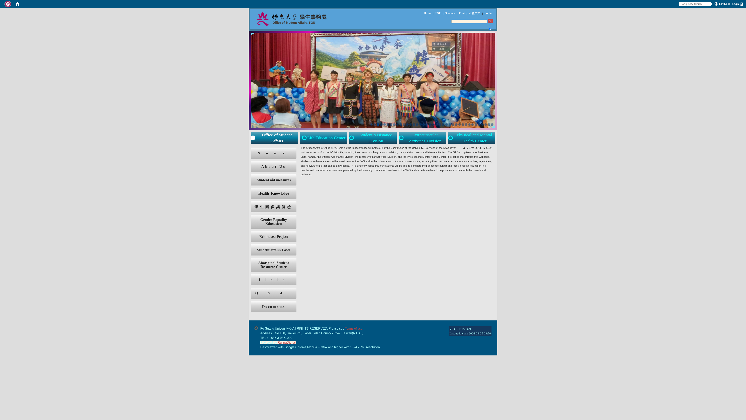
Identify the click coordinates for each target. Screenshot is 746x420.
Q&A (273, 293)
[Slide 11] (404, 124)
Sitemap (450, 13)
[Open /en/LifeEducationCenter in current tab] (304, 138)
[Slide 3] (378, 124)
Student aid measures (274, 180)
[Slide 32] (472, 124)
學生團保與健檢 (273, 207)
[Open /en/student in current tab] (253, 138)
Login (488, 13)
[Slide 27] (456, 124)
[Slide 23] (443, 124)
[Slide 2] (375, 124)
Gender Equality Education (273, 222)
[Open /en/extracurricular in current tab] (401, 138)
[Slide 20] (433, 124)
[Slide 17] (423, 124)
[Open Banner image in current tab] (373, 80)
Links (273, 280)
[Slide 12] (407, 124)
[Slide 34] (479, 124)
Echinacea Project (273, 236)
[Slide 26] (453, 124)
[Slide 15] (417, 124)
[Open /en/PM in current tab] (451, 138)
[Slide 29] (463, 124)
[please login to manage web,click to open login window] (8, 4)
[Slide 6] (388, 124)
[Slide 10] (401, 124)
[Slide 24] (446, 124)
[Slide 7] (391, 124)
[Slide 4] (381, 124)
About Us (273, 166)
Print (462, 13)
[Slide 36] (486, 124)
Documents (273, 306)
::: (247, 149)
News (273, 153)
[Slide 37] (489, 124)
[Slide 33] (476, 124)
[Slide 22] (440, 124)
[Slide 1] (371, 124)
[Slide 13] (410, 124)
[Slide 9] (397, 124)
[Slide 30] (466, 124)
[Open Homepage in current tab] (17, 4)
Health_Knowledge (273, 193)
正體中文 (474, 13)
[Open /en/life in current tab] (352, 138)
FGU (438, 13)
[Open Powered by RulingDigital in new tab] (257, 327)
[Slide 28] (459, 124)
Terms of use (354, 328)
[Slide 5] (384, 124)
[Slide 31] (469, 124)
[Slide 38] (492, 124)
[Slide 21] (437, 124)
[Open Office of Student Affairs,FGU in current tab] (300, 18)
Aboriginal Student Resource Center (273, 265)
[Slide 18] (427, 124)
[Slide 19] (430, 124)
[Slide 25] (450, 124)
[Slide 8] (394, 124)
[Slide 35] (482, 124)
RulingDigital (287, 342)
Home (427, 13)
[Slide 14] (414, 124)
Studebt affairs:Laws (273, 250)
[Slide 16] (420, 124)
